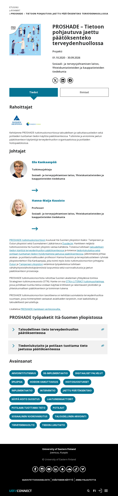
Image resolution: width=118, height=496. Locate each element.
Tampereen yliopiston (31, 264)
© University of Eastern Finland (59, 454)
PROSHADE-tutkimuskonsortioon (27, 240)
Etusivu (14, 7)
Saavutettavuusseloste (36, 479)
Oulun (12, 264)
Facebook (35, 470)
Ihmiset (84, 92)
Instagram (42, 470)
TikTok (76, 470)
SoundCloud (69, 470)
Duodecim (67, 243)
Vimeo (83, 470)
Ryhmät (15, 10)
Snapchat (62, 470)
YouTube (49, 470)
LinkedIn (56, 470)
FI (94, 490)
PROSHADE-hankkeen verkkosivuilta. (41, 309)
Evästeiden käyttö (62, 479)
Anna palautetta (86, 479)
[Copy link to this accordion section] (102, 329)
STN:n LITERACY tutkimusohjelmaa (85, 281)
